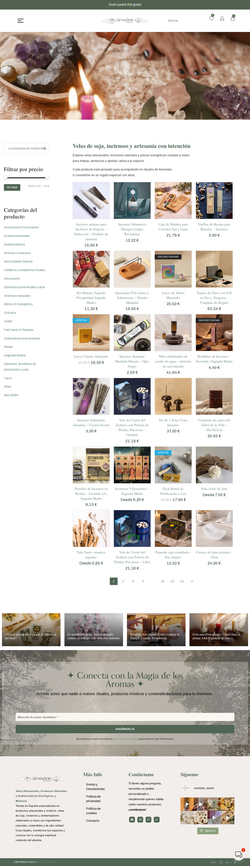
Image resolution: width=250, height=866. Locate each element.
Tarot (8, 378)
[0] (211, 18)
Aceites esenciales (17, 236)
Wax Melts (11, 395)
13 (172, 581)
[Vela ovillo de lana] (214, 465)
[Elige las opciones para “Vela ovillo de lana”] (209, 481)
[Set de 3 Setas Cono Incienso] (173, 396)
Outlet (8, 321)
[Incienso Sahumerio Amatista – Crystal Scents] (91, 396)
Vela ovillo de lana (214, 488)
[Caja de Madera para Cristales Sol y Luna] (173, 200)
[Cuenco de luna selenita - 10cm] (214, 528)
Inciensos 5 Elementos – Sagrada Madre (132, 491)
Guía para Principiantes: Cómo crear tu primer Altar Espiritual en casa (216, 636)
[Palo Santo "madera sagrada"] (91, 528)
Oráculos (10, 312)
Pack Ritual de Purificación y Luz (173, 491)
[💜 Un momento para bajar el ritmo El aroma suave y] (200, 804)
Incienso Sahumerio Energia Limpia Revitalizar (132, 229)
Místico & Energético (18, 304)
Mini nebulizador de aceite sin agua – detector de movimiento (173, 361)
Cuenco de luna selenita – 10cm (214, 554)
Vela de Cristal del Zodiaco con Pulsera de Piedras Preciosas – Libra (132, 557)
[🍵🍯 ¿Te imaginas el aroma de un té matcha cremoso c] (214, 804)
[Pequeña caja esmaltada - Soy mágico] (173, 528)
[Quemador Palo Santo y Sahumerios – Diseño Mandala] (132, 269)
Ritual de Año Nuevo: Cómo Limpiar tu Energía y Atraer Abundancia (154, 636)
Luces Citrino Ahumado (91, 356)
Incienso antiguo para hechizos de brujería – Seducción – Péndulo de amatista (91, 231)
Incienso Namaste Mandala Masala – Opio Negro (132, 361)
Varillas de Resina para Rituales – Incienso (214, 226)
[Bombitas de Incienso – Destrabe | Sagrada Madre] (214, 332)
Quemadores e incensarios (22, 338)
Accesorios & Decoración (21, 227)
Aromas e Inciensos (17, 253)
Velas (7, 386)
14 (182, 581)
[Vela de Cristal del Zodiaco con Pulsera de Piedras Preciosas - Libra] (132, 528)
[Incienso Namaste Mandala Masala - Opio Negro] (132, 332)
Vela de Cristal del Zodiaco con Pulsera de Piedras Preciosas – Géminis (132, 427)
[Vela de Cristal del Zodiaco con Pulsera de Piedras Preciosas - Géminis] (132, 396)
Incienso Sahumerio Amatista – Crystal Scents (91, 422)
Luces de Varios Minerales (173, 295)
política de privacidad (125, 738)
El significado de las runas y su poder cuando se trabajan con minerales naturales (94, 636)
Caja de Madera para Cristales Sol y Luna (173, 226)
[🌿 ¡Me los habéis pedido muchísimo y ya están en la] (187, 817)
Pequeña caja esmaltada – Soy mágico (173, 554)
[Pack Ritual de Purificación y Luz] (173, 465)
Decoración (12, 278)
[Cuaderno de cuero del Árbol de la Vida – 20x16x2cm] (214, 396)
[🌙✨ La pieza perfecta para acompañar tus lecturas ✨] (227, 817)
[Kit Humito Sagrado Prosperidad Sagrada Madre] (91, 269)
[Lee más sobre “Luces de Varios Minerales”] (168, 285)
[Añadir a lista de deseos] (96, 217)
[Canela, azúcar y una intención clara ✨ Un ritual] (200, 817)
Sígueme (189, 774)
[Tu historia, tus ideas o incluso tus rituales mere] (214, 817)
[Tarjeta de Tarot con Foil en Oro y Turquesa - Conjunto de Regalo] (214, 269)
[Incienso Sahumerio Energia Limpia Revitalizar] (132, 200)
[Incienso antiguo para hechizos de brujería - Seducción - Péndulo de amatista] (91, 200)
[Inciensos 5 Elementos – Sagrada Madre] (132, 465)
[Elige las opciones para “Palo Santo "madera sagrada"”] (86, 545)
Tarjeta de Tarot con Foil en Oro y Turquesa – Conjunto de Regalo (214, 297)
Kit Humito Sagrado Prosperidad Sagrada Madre (91, 297)
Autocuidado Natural (18, 261)
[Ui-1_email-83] (148, 820)
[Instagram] (140, 820)
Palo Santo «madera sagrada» (91, 554)
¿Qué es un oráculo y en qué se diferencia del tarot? (30, 636)
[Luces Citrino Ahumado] (91, 332)
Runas (8, 346)
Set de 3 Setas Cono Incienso (173, 422)
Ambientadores (14, 244)
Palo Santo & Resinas (19, 329)
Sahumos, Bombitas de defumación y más (20, 366)
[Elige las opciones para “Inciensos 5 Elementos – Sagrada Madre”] (127, 481)
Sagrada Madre (15, 355)
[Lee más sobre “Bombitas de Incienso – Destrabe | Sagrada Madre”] (209, 349)
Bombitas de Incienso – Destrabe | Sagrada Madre (214, 358)
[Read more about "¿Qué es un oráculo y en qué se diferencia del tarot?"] (31, 629)
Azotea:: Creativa (45, 862)
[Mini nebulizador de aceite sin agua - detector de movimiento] (173, 332)
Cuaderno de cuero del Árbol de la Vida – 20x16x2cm (214, 425)
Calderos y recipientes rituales (24, 270)
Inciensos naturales (17, 295)
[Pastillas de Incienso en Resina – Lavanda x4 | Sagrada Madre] (91, 465)
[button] (86, 217)
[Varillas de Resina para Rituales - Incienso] (214, 200)
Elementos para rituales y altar (24, 287)
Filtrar (12, 187)
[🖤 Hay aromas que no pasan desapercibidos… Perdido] (187, 804)
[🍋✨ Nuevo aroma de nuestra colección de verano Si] (227, 804)
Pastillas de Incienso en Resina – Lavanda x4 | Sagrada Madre (91, 493)
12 (162, 581)
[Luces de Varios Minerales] (173, 269)
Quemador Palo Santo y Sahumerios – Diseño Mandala (132, 297)
